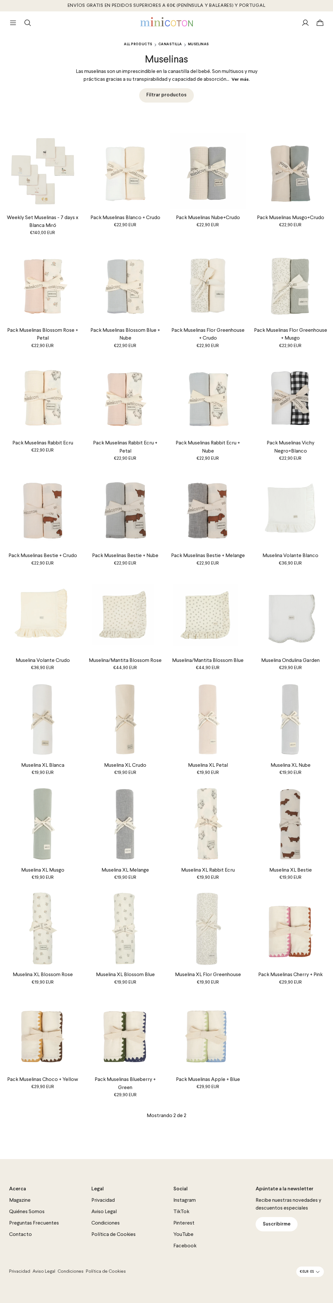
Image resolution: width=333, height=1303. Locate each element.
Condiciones (105, 1223)
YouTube (183, 1234)
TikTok (181, 1211)
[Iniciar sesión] (305, 23)
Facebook (184, 1246)
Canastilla (170, 44)
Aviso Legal (104, 1211)
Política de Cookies (113, 1234)
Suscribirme (276, 1224)
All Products (138, 44)
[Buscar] (28, 23)
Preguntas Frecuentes (34, 1223)
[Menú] (13, 23)
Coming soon (290, 646)
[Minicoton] (166, 21)
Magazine (20, 1200)
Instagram (184, 1200)
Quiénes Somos (27, 1211)
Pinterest (183, 1223)
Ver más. (241, 79)
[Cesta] (320, 22)
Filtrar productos (166, 95)
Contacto (20, 1234)
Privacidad (103, 1200)
